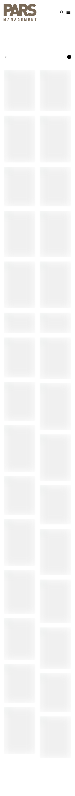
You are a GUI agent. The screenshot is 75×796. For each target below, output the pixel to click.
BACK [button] (9, 57)
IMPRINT (37, 772)
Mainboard (52, 787)
